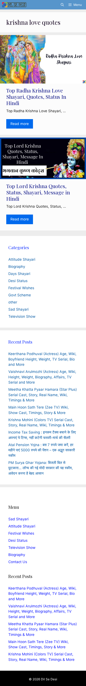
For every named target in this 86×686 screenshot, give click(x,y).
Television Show (21, 316)
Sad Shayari (18, 309)
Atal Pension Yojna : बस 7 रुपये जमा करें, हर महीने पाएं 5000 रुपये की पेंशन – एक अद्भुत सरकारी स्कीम (41, 450)
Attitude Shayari (21, 259)
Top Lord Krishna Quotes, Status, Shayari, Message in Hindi (38, 192)
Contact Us (17, 562)
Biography (16, 266)
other (12, 302)
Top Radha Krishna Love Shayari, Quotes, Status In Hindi (36, 96)
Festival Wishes (21, 288)
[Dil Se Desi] (14, 4)
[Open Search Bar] (62, 4)
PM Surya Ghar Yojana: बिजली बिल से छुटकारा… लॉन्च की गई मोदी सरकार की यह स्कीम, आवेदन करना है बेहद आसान (40, 468)
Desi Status (18, 281)
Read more (19, 124)
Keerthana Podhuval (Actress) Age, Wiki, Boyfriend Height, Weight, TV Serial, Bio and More (42, 359)
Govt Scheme (19, 295)
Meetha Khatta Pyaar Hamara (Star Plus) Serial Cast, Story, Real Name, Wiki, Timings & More (42, 394)
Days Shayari (19, 274)
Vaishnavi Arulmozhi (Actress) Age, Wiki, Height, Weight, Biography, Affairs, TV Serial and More (42, 377)
